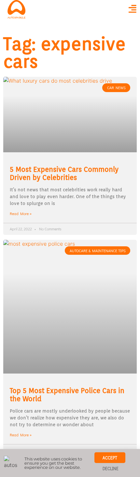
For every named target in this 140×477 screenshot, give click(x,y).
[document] (70, 238)
